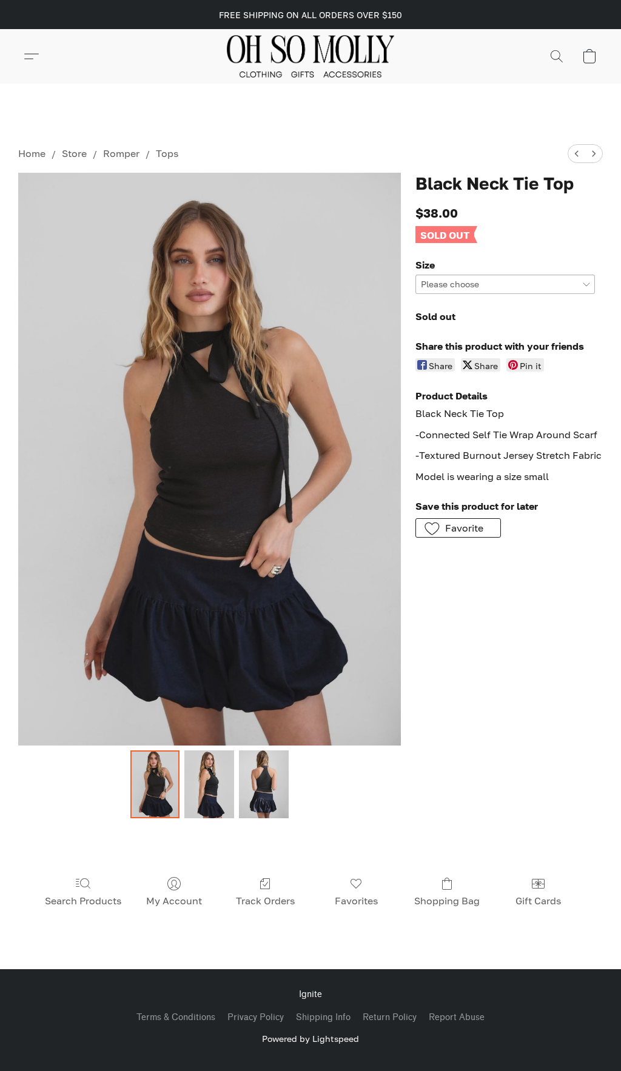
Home (31, 153)
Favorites (356, 901)
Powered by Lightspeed (310, 1038)
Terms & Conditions (175, 1017)
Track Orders (265, 901)
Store (74, 153)
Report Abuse (457, 1017)
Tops (167, 153)
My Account (174, 901)
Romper (121, 153)
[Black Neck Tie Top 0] (155, 784)
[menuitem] (576, 153)
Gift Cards (538, 901)
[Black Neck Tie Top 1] (209, 784)
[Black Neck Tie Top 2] (264, 784)
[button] (311, 56)
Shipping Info (323, 1017)
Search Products (83, 901)
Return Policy (390, 1017)
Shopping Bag (447, 901)
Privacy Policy (255, 1017)
